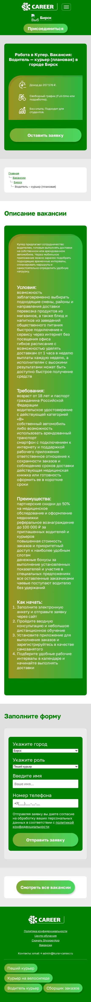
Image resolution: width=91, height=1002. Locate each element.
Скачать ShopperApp (45, 940)
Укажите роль (29, 760)
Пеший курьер (20, 968)
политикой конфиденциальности (43, 824)
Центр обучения (45, 935)
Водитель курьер (23, 988)
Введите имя (27, 776)
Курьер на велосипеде (28, 978)
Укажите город (30, 744)
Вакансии (19, 177)
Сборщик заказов (63, 988)
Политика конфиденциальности (45, 931)
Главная (13, 173)
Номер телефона (32, 795)
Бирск (45, 17)
